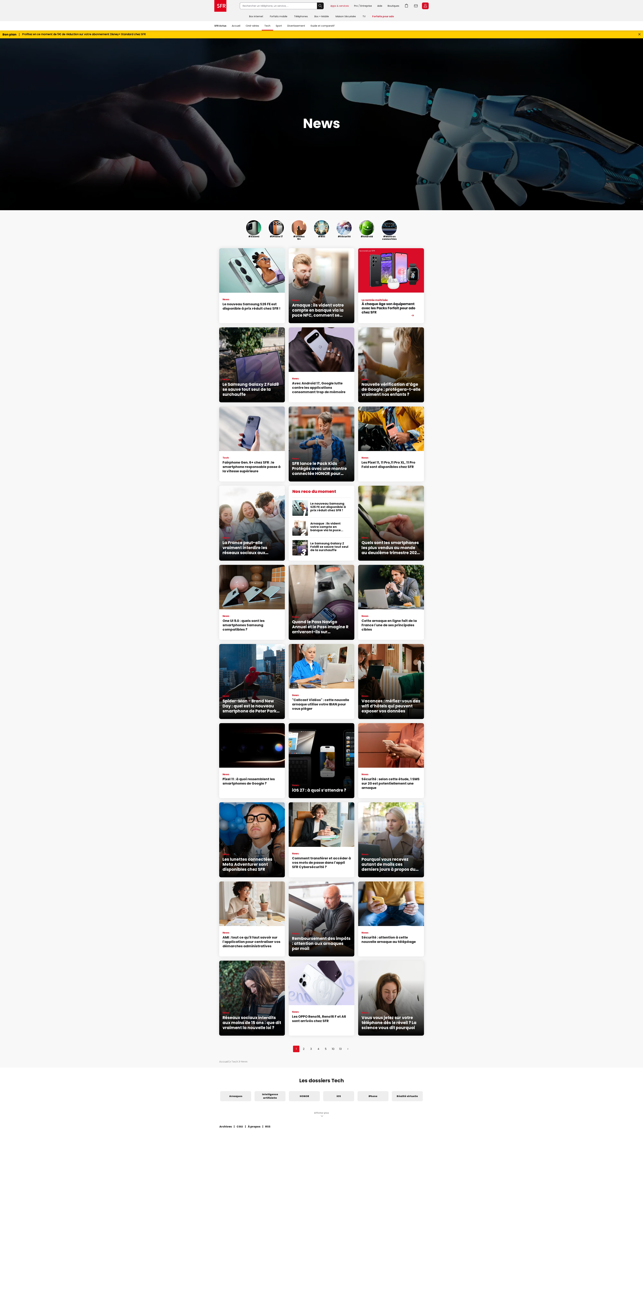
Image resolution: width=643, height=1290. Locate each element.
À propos (254, 1126)
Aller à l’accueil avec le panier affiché (406, 6)
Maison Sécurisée (346, 16)
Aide (379, 6)
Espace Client (425, 6)
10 (333, 1049)
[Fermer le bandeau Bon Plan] (639, 34)
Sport (279, 25)
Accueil (236, 25)
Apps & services (339, 6)
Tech (267, 25)
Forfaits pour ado (383, 16)
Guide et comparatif (322, 25)
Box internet (256, 16)
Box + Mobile (321, 16)
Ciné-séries (252, 25)
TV (364, 16)
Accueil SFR (220, 6)
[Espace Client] (425, 6)
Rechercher (320, 6)
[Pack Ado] (391, 285)
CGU (240, 1126)
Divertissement (296, 25)
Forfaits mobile (278, 16)
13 (340, 1049)
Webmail (416, 6)
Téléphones (301, 16)
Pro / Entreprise (363, 6)
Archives (225, 1126)
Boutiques (393, 6)
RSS (267, 1126)
